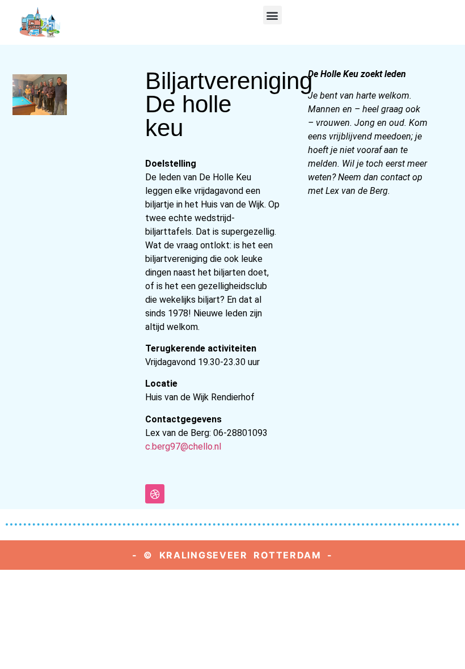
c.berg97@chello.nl (183, 446)
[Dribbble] (154, 493)
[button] (272, 15)
